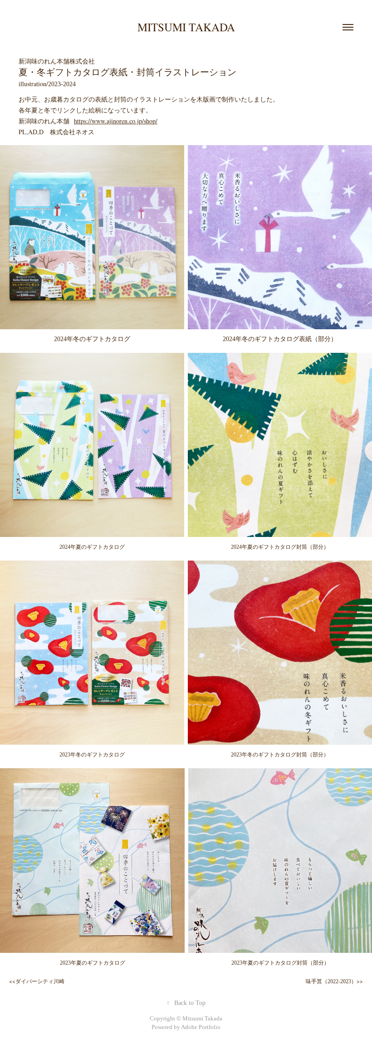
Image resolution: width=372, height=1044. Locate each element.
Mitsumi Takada (186, 27)
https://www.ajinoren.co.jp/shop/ (115, 121)
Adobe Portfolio (200, 1027)
